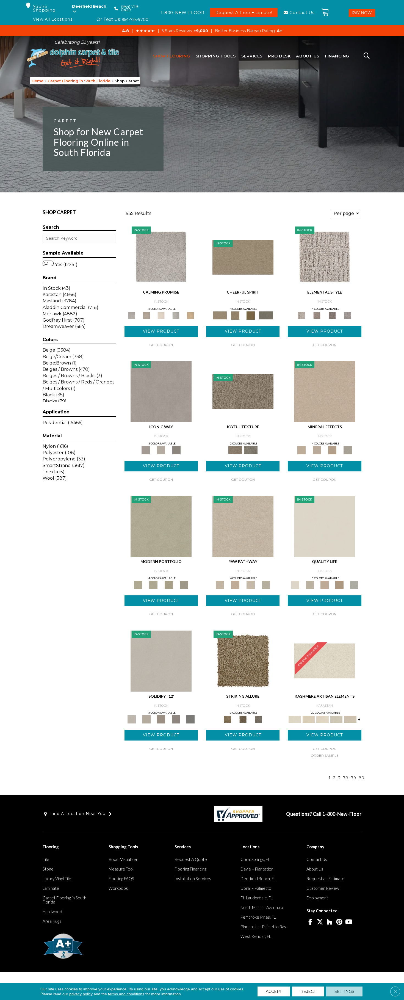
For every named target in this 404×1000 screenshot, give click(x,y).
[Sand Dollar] (324, 257)
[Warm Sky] (242, 660)
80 (361, 778)
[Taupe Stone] (190, 719)
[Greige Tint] (258, 719)
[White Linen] (324, 526)
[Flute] (266, 315)
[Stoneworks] (175, 315)
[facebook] (310, 922)
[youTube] (349, 922)
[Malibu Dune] (161, 391)
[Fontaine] (317, 315)
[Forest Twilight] (251, 449)
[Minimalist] (161, 660)
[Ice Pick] (266, 584)
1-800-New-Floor (341, 814)
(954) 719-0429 (130, 8)
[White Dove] (161, 526)
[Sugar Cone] (251, 584)
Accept (274, 991)
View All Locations (53, 19)
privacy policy (81, 994)
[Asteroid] (176, 449)
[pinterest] (339, 922)
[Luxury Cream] (161, 449)
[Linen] (242, 526)
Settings (344, 991)
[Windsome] (235, 584)
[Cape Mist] (348, 315)
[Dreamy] (161, 719)
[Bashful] (309, 719)
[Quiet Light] (235, 315)
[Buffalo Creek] (251, 315)
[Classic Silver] (161, 257)
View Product (161, 331)
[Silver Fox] (184, 584)
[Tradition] (339, 584)
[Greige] (175, 719)
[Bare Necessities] (169, 584)
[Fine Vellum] (190, 315)
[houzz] (330, 922)
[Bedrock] (332, 315)
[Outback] (242, 391)
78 (345, 778)
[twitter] (320, 922)
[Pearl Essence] (309, 584)
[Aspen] (317, 449)
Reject (308, 991)
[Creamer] (322, 719)
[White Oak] (324, 391)
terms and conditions (126, 994)
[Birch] (348, 449)
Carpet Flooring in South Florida (79, 81)
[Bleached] (146, 719)
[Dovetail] (161, 315)
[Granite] (332, 449)
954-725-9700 (135, 19)
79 (353, 778)
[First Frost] (242, 257)
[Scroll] (324, 584)
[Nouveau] (336, 719)
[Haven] (153, 584)
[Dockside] (243, 719)
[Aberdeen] (146, 315)
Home (37, 81)
